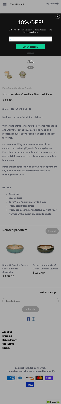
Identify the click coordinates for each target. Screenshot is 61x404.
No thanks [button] (30, 53)
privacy (30, 67)
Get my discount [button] (30, 46)
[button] (58, 16)
